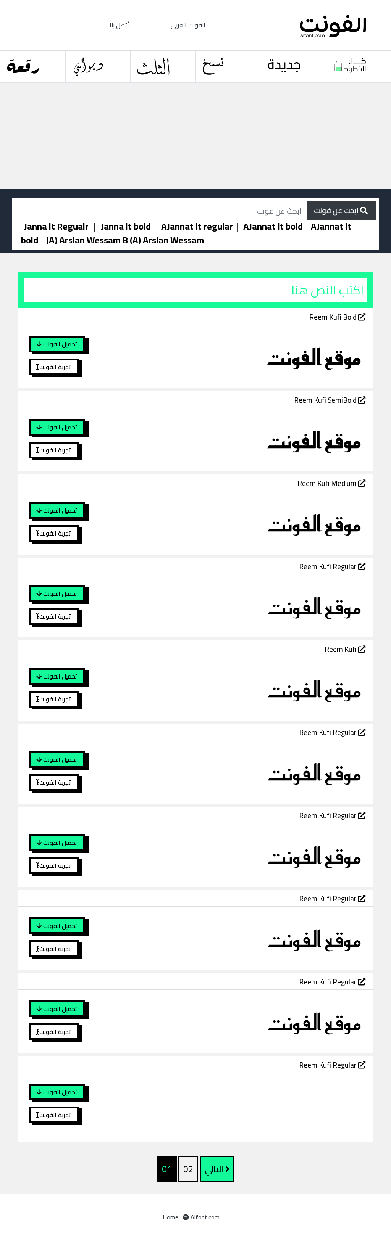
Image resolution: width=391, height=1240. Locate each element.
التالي (215, 1169)
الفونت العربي (188, 25)
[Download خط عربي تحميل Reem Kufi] (254, 688)
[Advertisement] (195, 136)
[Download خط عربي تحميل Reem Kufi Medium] (254, 522)
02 (188, 1169)
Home (170, 1217)
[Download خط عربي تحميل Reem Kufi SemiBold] (254, 439)
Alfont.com (204, 1217)
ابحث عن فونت (337, 210)
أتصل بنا (119, 25)
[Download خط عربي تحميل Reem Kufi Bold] (254, 356)
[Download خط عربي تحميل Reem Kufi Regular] (254, 605)
